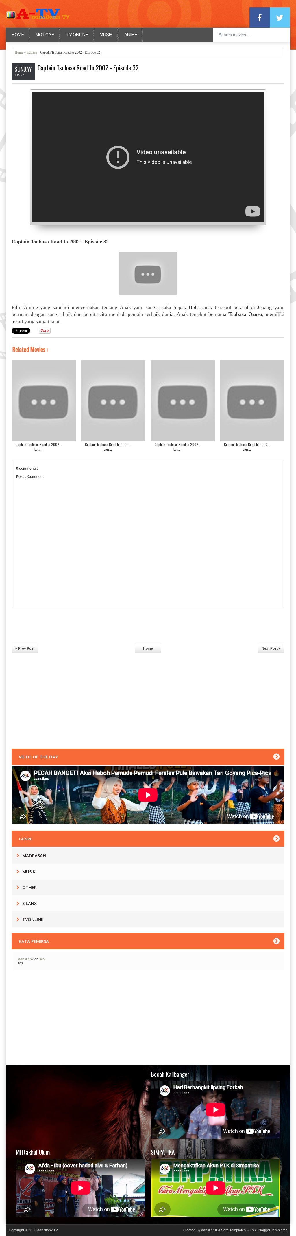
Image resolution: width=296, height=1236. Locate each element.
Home (18, 35)
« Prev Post (24, 648)
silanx (29, 903)
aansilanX (209, 1230)
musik (28, 871)
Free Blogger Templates (268, 1230)
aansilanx (26, 959)
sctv (42, 959)
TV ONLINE (77, 35)
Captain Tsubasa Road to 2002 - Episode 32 (88, 67)
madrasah (34, 855)
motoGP (45, 35)
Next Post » (271, 648)
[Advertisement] (148, 702)
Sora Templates (233, 1230)
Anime (130, 35)
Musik (106, 35)
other (29, 887)
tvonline (32, 919)
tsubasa (32, 52)
